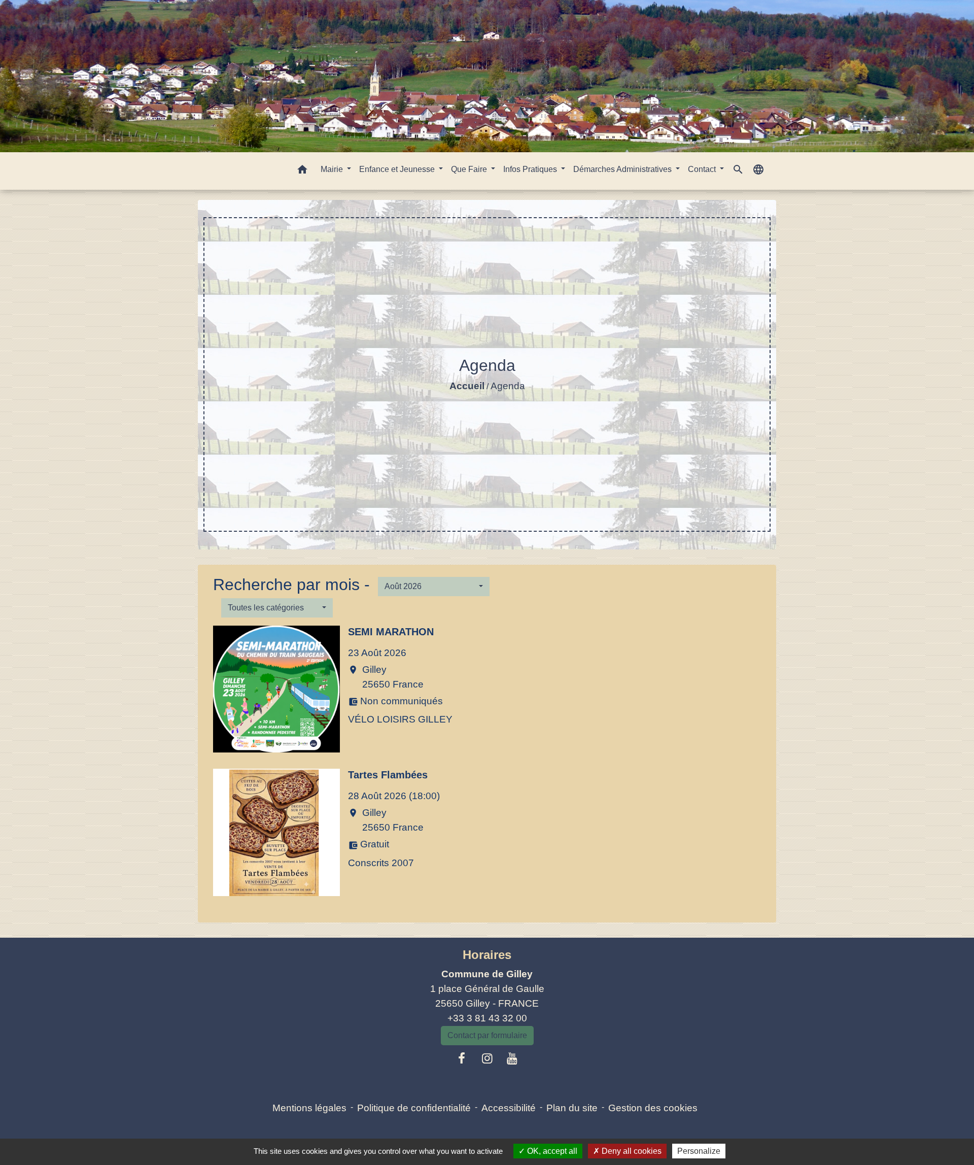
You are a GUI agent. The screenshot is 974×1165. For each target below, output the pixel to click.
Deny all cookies (631, 1151)
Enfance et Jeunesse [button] (398, 169)
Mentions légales (309, 1108)
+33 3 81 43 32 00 (487, 1018)
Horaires (487, 955)
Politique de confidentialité (414, 1108)
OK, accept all (551, 1151)
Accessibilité (508, 1108)
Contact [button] (703, 169)
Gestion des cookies (653, 1108)
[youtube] (512, 1058)
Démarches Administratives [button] (623, 169)
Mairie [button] (333, 169)
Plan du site (572, 1108)
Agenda (508, 386)
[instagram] (487, 1058)
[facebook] (462, 1058)
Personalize (698, 1151)
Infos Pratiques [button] (531, 169)
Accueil (466, 386)
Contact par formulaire (487, 1035)
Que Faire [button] (470, 169)
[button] (302, 171)
